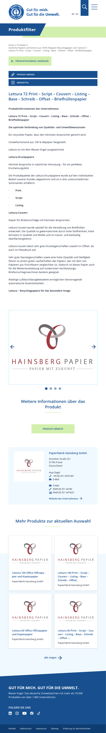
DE (73, 14)
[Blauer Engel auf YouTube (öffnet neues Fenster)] (24, 713)
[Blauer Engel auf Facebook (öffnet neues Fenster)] (31, 713)
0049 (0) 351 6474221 (64, 492)
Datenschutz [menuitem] (26, 728)
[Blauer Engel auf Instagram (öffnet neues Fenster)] (17, 713)
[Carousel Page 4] (60, 388)
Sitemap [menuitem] (55, 728)
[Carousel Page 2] (51, 388)
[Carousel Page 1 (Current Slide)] (46, 388)
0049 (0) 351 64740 (62, 489)
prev (14, 347)
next (92, 347)
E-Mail (56, 479)
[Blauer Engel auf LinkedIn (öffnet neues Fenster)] (10, 713)
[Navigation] (94, 6)
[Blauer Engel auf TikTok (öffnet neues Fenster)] (38, 713)
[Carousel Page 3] (55, 388)
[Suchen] (84, 6)
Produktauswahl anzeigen (32, 61)
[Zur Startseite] (40, 12)
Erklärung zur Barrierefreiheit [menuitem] (76, 728)
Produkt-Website (53, 428)
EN (77, 14)
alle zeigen (50, 657)
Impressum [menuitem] (41, 728)
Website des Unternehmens (63, 498)
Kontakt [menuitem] (12, 728)
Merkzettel (23, 82)
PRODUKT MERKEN (26, 74)
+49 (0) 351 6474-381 (63, 475)
